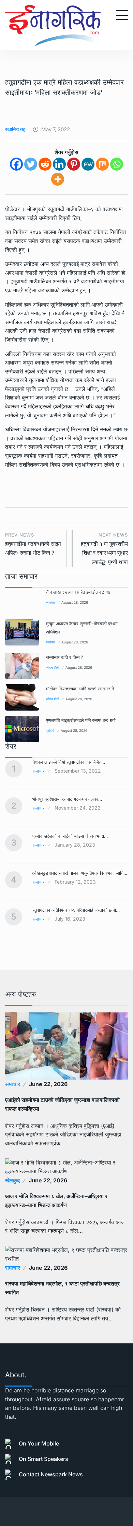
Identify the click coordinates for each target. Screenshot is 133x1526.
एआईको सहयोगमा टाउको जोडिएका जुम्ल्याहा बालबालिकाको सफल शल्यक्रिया (62, 1104)
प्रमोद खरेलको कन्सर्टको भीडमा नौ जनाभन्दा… (70, 836)
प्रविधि (50, 730)
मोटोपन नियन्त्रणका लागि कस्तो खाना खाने (80, 688)
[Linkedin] (59, 164)
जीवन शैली (52, 667)
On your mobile (39, 1443)
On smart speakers (43, 1458)
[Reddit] (45, 164)
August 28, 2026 (74, 602)
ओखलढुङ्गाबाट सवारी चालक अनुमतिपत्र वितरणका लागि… (79, 873)
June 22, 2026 (48, 1084)
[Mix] (102, 164)
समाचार (50, 602)
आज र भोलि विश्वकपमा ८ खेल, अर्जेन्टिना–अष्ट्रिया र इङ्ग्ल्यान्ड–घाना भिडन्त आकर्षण (56, 1200)
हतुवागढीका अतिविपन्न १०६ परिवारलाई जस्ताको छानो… (76, 910)
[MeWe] (88, 164)
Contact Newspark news (51, 1474)
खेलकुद (12, 1180)
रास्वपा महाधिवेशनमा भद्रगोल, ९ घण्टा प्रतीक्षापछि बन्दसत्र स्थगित (62, 1288)
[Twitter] (30, 164)
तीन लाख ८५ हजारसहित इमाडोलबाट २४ (78, 592)
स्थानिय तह (15, 129)
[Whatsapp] (116, 164)
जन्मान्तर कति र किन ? (64, 657)
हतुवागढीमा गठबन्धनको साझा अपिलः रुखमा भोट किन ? (33, 544)
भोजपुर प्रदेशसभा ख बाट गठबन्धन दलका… (67, 799)
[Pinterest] (73, 164)
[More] (57, 179)
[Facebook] (16, 164)
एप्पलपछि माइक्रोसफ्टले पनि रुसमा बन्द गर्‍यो (81, 720)
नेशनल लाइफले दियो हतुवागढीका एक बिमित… (68, 762)
